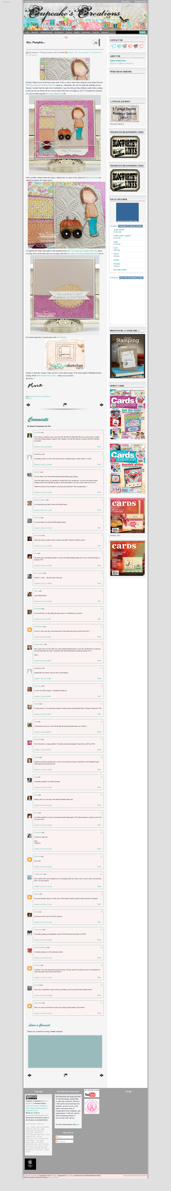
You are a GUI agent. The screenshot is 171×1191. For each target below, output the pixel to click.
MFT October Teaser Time (46, 375)
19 (101, 777)
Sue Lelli (37, 985)
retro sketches (61, 337)
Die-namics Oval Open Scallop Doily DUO (82, 253)
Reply (99, 446)
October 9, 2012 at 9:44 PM (42, 750)
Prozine (53, 1176)
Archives (138, 226)
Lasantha (70, 1176)
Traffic (140, 278)
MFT (76, 52)
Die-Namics (71, 52)
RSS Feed (132, 1176)
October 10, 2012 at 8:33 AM (43, 922)
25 (101, 894)
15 (101, 704)
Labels (131, 226)
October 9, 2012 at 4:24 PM (42, 661)
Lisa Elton (37, 432)
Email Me (96, 32)
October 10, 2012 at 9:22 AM (43, 958)
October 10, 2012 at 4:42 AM (43, 849)
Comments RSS (140, 1)
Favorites (113, 226)
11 (101, 626)
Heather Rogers (39, 644)
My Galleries (59, 32)
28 (101, 947)
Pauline (36, 757)
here (77, 1124)
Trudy (36, 813)
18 (101, 757)
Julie (35, 553)
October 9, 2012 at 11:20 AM (43, 492)
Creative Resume (46, 32)
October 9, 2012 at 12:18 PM (43, 546)
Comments (114, 278)
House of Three (53, 1177)
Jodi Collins (37, 1003)
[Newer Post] (28, 406)
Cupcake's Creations (31, 1176)
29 (101, 965)
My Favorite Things (84, 52)
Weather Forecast (123, 220)
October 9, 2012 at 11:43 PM (43, 787)
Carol (115, 247)
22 (101, 832)
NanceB (36, 704)
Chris (36, 795)
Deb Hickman (38, 626)
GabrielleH (37, 609)
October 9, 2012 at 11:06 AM (43, 464)
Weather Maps (133, 220)
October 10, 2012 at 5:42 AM (43, 867)
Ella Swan (37, 856)
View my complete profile (121, 63)
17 (101, 739)
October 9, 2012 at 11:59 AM (43, 528)
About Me (34, 32)
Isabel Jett (37, 518)
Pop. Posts (124, 278)
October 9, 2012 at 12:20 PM (43, 583)
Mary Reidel (38, 535)
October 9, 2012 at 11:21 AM (43, 510)
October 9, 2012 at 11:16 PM (43, 770)
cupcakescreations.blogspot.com (37, 1115)
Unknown (37, 965)
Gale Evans (37, 686)
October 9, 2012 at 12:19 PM (43, 566)
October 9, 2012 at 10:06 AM (43, 447)
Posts (60, 1137)
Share (28, 398)
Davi (35, 722)
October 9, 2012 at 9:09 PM (42, 732)
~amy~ (36, 591)
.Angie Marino (118, 229)
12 (101, 644)
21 (101, 813)
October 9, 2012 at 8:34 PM (42, 696)
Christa (116, 260)
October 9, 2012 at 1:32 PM (42, 619)
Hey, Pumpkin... (35, 42)
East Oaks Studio (120, 269)
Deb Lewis (37, 739)
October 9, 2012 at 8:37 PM (42, 714)
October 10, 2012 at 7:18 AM (43, 886)
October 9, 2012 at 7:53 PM (42, 678)
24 (101, 874)
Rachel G (37, 472)
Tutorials (69, 32)
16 (101, 722)
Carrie (36, 912)
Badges (76, 32)
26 (101, 912)
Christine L (37, 832)
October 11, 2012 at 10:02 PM (43, 995)
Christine (116, 263)
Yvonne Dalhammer (40, 947)
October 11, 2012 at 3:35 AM (43, 977)
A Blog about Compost (122, 235)
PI (90, 52)
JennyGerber (38, 929)
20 (101, 795)
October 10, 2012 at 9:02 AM (43, 940)
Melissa (36, 894)
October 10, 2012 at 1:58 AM (43, 825)
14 (101, 686)
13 (101, 668)
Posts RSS (125, 1)
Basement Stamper (39, 500)
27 (101, 929)
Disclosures (86, 32)
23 (101, 856)
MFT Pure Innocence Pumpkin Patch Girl (41, 85)
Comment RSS (142, 1176)
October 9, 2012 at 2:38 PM (42, 637)
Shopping (133, 278)
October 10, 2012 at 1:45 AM (43, 805)
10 (101, 609)
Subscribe (104, 32)
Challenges (123, 226)
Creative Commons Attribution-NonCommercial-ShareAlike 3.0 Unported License (37, 1108)
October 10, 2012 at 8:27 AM (43, 904)
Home (27, 32)
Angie (115, 241)
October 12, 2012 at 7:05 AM (43, 1013)
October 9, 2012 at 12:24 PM (43, 601)
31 (95, 42)
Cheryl (116, 253)
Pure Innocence (33, 55)
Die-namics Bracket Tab (54, 93)
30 (101, 985)
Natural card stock (91, 177)
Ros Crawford (38, 573)
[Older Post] (102, 406)
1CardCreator (38, 874)
